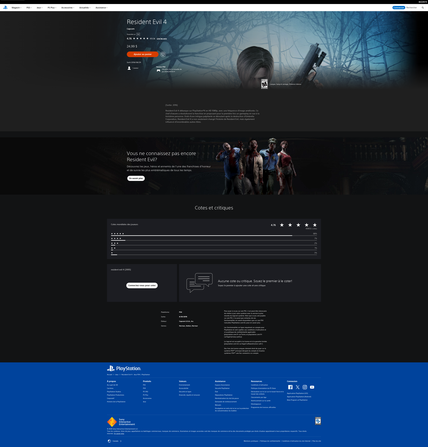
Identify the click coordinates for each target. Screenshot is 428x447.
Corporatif (110, 398)
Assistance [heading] (220, 381)
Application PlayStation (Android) (299, 397)
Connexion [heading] (292, 381)
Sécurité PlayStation (222, 388)
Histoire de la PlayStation (116, 402)
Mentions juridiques (251, 441)
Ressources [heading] (256, 381)
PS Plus (51, 7)
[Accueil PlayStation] (5, 8)
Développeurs (256, 404)
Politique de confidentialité (270, 441)
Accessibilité (183, 388)
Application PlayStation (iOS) (297, 393)
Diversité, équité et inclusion (189, 395)
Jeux (39, 7)
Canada (115, 441)
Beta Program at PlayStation (297, 400)
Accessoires (67, 7)
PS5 (28, 7)
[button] (142, 285)
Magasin (16, 7)
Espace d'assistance (222, 385)
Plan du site (316, 441)
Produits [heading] (147, 381)
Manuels (218, 405)
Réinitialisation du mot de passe (227, 398)
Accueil (109, 375)
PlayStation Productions (115, 395)
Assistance (101, 7)
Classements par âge (258, 397)
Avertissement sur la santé (260, 401)
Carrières (110, 388)
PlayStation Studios (114, 392)
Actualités (84, 7)
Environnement (184, 385)
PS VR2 (145, 392)
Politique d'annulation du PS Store (263, 388)
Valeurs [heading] (182, 381)
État (216, 392)
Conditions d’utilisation (259, 385)
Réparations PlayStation (223, 395)
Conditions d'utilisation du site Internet (296, 441)
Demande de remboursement (226, 402)
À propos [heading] (111, 381)
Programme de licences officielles (263, 407)
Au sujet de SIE (112, 385)
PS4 (144, 388)
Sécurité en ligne (185, 392)
